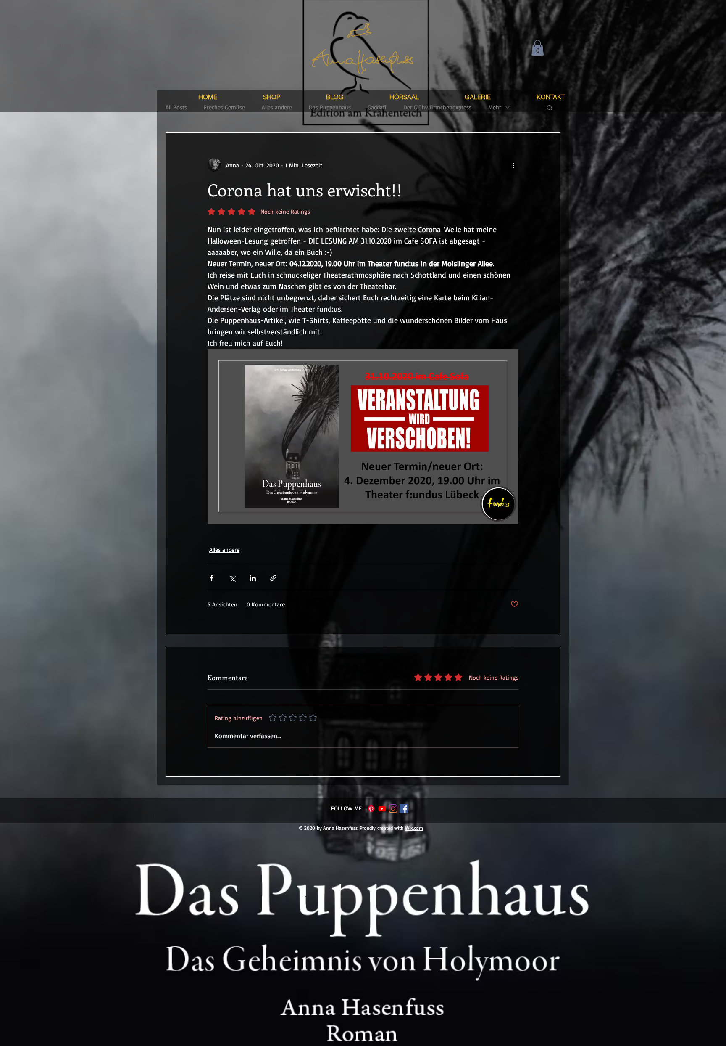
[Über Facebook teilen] (212, 578)
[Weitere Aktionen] (513, 165)
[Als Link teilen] (273, 578)
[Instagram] (393, 808)
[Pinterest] (371, 808)
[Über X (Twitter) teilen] (232, 578)
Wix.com (414, 828)
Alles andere (224, 549)
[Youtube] (382, 808)
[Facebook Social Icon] (404, 808)
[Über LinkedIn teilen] (253, 578)
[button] (537, 48)
